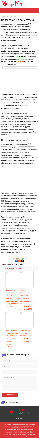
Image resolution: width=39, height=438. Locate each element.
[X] (22, 261)
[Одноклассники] (19, 261)
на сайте (20, 62)
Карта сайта (19, 418)
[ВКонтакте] (16, 261)
